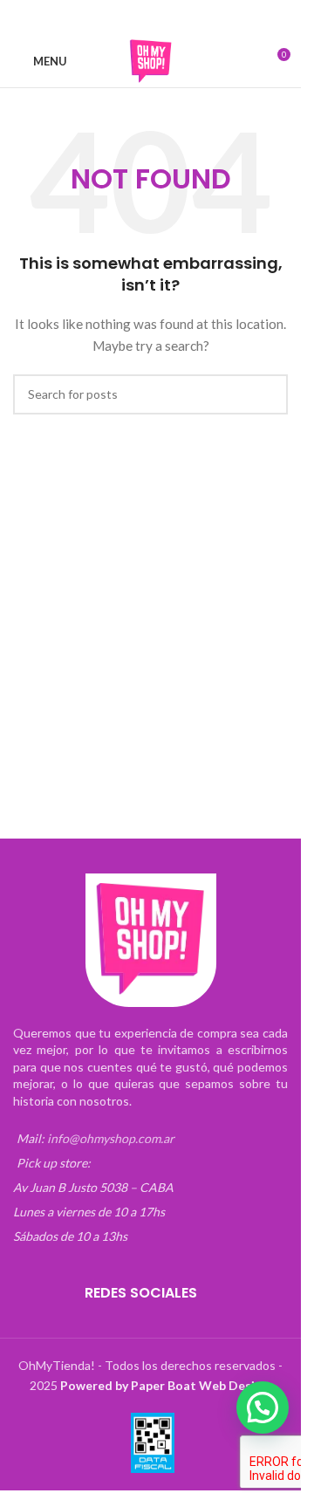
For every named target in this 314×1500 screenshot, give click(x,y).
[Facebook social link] (98, 18)
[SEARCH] (268, 394)
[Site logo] (151, 59)
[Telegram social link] (203, 18)
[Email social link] (140, 18)
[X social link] (119, 18)
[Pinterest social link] (161, 18)
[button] (262, 1407)
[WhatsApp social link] (182, 18)
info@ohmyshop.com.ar (110, 1138)
